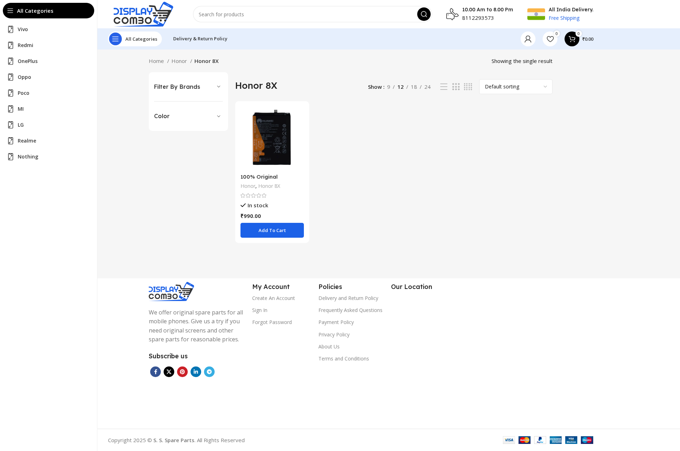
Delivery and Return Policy (348, 298)
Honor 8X (269, 186)
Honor (179, 60)
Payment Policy (336, 322)
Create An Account (273, 298)
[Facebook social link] (155, 371)
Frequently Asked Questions (350, 310)
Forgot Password (272, 322)
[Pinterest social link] (182, 371)
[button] (272, 230)
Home (157, 60)
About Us (329, 346)
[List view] (443, 87)
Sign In (259, 310)
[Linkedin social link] (196, 371)
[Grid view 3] (455, 87)
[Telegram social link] (209, 371)
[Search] (424, 14)
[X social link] (169, 371)
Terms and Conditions (343, 358)
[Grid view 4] (468, 87)
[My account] (528, 39)
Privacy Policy (334, 334)
